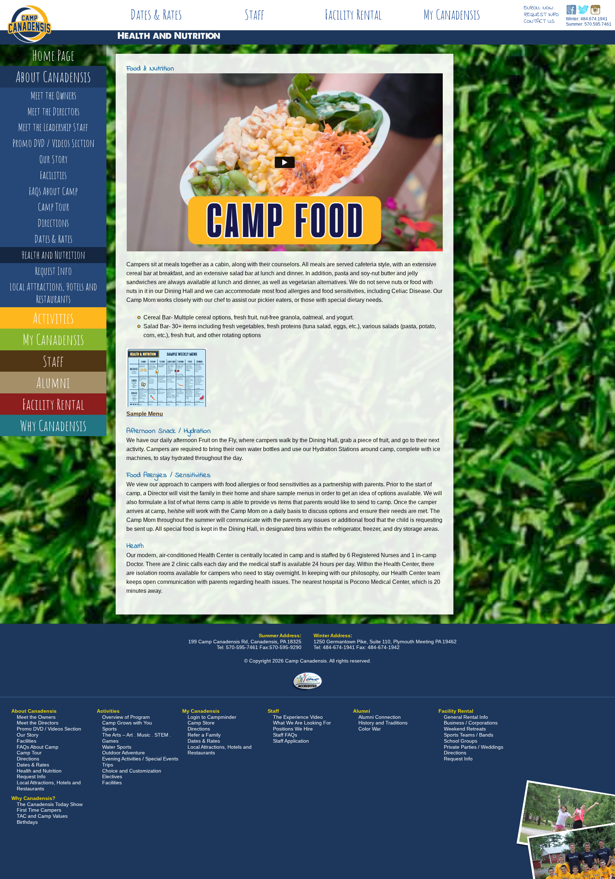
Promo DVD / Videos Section (53, 143)
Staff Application (291, 741)
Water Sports (116, 747)
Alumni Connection (379, 717)
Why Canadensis (53, 425)
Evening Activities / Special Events (140, 759)
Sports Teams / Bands (468, 735)
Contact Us (539, 21)
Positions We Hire (293, 729)
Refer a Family (204, 735)
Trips (107, 765)
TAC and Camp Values (42, 816)
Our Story (53, 159)
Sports (109, 729)
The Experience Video (298, 717)
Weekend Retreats (465, 729)
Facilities (53, 175)
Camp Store (201, 723)
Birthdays (27, 822)
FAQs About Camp (53, 191)
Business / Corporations (471, 723)
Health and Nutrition (53, 254)
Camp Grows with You (127, 723)
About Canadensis (53, 76)
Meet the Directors (53, 111)
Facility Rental (353, 14)
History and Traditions (383, 723)
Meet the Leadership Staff (53, 127)
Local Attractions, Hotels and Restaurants (53, 292)
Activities (53, 317)
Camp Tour (53, 206)
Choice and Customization (131, 771)
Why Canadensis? (33, 798)
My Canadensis (452, 14)
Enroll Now (538, 8)
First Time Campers (39, 810)
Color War (369, 729)
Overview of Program (126, 717)
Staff (254, 14)
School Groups (460, 741)
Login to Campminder (212, 717)
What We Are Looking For (302, 723)
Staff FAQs (285, 735)
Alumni (53, 382)
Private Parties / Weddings (473, 747)
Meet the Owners (53, 95)
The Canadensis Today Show (50, 804)
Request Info (541, 14)
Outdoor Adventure (123, 752)
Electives (112, 776)
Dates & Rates (156, 14)
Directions (53, 222)
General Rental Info (466, 717)
